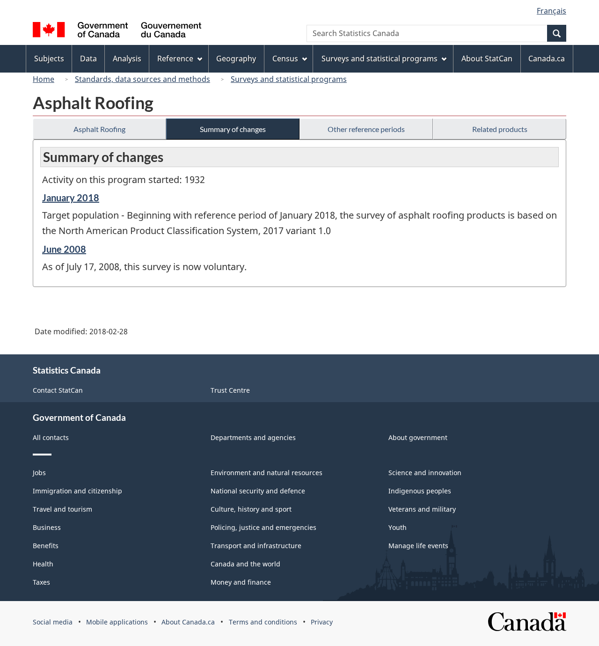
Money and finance (241, 582)
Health (43, 563)
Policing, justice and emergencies (263, 527)
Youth (397, 527)
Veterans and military (422, 509)
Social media (53, 621)
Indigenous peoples (419, 490)
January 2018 (70, 197)
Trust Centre (230, 390)
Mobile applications (117, 621)
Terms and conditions (263, 621)
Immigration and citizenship (77, 490)
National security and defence (258, 490)
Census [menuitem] (285, 58)
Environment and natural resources (266, 472)
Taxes (41, 582)
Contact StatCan (58, 390)
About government (417, 437)
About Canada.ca (188, 621)
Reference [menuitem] (175, 58)
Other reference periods (366, 129)
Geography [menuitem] (236, 58)
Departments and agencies (253, 437)
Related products (499, 129)
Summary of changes (233, 129)
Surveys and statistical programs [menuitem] (379, 58)
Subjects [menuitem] (49, 58)
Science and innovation (424, 472)
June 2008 (64, 249)
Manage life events (418, 545)
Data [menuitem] (88, 58)
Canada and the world (245, 563)
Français (551, 11)
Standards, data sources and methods (142, 79)
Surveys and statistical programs (289, 79)
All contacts (51, 437)
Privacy (322, 621)
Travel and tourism (62, 509)
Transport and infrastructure (256, 545)
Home (43, 79)
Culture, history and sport (251, 509)
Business (47, 527)
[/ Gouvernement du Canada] (117, 31)
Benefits (45, 545)
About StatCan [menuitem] (486, 58)
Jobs (39, 472)
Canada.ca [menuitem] (546, 58)
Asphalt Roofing (99, 129)
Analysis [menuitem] (127, 58)
